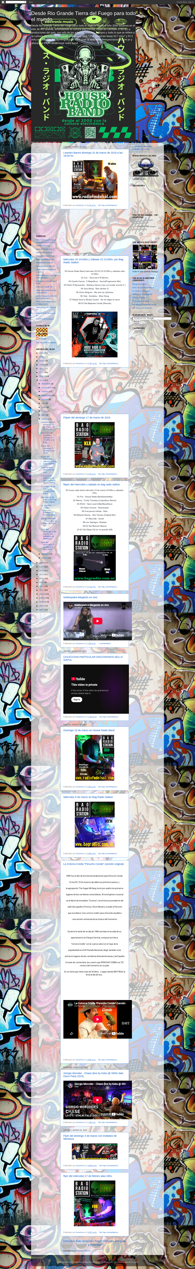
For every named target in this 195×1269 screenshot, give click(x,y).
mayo (44, 411)
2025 (41, 357)
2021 (41, 372)
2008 (41, 601)
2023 (41, 364)
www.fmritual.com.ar (45, 249)
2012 (41, 586)
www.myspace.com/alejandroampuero (46, 297)
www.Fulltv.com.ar (44, 252)
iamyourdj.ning (43, 245)
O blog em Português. (142, 294)
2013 (41, 582)
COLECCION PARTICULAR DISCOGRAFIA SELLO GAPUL (48, 479)
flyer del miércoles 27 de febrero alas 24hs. (87, 1176)
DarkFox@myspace (45, 318)
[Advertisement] (94, 231)
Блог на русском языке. (143, 287)
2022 (41, 368)
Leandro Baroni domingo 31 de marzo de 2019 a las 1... (48, 425)
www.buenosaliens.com (46, 314)
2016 (41, 570)
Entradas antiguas (114, 1241)
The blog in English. (141, 301)
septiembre (47, 395)
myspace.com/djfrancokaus (46, 282)
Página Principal (95, 1243)
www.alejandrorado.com (46, 308)
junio (44, 407)
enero (45, 558)
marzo (45, 419)
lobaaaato (108, 1262)
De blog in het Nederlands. (144, 304)
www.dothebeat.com (45, 259)
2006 (41, 609)
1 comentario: (104, 643)
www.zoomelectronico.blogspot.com (46, 302)
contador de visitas (141, 149)
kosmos (42, 338)
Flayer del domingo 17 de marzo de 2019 (86, 417)
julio (44, 403)
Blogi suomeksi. (139, 284)
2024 (41, 360)
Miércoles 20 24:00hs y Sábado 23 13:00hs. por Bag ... (47, 437)
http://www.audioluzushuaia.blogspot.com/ (46, 241)
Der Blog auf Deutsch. (142, 308)
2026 (41, 353)
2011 (41, 590)
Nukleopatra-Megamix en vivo (80, 597)
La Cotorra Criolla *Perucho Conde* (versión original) (93, 864)
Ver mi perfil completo (46, 342)
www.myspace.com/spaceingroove (46, 276)
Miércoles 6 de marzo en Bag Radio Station (88, 797)
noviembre (47, 387)
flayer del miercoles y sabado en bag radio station (91, 484)
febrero (45, 554)
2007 (41, 605)
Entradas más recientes (78, 1241)
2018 (41, 562)
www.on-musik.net (44, 286)
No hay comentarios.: (108, 205)
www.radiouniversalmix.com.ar (46, 270)
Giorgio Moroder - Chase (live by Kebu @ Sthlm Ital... (49, 522)
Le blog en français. (141, 291)
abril (44, 415)
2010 (41, 594)
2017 (41, 566)
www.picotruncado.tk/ (45, 266)
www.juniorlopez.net (45, 256)
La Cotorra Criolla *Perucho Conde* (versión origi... (48, 510)
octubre (45, 391)
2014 (41, 578)
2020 (41, 376)
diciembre (46, 383)
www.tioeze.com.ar (44, 262)
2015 (41, 574)
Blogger (134, 1262)
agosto (45, 399)
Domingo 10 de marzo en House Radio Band (88, 730)
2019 (41, 380)
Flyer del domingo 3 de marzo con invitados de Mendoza (48, 534)
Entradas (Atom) (83, 1250)
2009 (41, 598)
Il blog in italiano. (140, 297)
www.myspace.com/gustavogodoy (46, 291)
